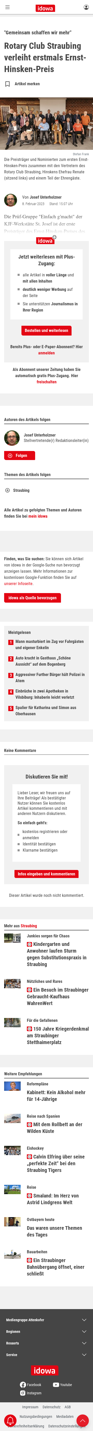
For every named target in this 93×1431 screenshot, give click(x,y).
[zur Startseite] (46, 1369)
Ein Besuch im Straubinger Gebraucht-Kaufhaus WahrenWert (58, 996)
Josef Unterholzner (45, 197)
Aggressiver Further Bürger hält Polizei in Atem (50, 677)
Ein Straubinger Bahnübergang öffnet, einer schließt (55, 1267)
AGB (68, 1407)
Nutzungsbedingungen (36, 1416)
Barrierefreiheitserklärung (26, 1426)
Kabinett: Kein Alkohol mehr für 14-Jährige (56, 1095)
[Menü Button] (7, 7)
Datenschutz (51, 1407)
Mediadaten (65, 1416)
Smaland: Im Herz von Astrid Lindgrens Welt (53, 1199)
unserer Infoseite (18, 583)
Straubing (21, 490)
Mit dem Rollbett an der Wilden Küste (54, 1127)
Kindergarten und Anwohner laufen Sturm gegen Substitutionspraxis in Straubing (57, 954)
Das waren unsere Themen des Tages (54, 1231)
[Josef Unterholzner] (11, 200)
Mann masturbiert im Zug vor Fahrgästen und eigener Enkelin (50, 644)
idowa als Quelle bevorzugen (33, 597)
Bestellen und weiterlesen (46, 330)
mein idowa (38, 516)
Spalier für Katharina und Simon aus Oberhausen (46, 710)
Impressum (30, 1407)
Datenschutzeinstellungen (67, 1426)
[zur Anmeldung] (86, 7)
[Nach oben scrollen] (82, 1420)
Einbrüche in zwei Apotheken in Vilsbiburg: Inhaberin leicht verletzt (45, 694)
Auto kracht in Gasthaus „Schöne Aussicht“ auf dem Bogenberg (43, 661)
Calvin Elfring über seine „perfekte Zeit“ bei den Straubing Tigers (56, 1163)
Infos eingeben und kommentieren (46, 874)
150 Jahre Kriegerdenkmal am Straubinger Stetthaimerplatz (58, 1035)
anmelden (46, 353)
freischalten (47, 381)
